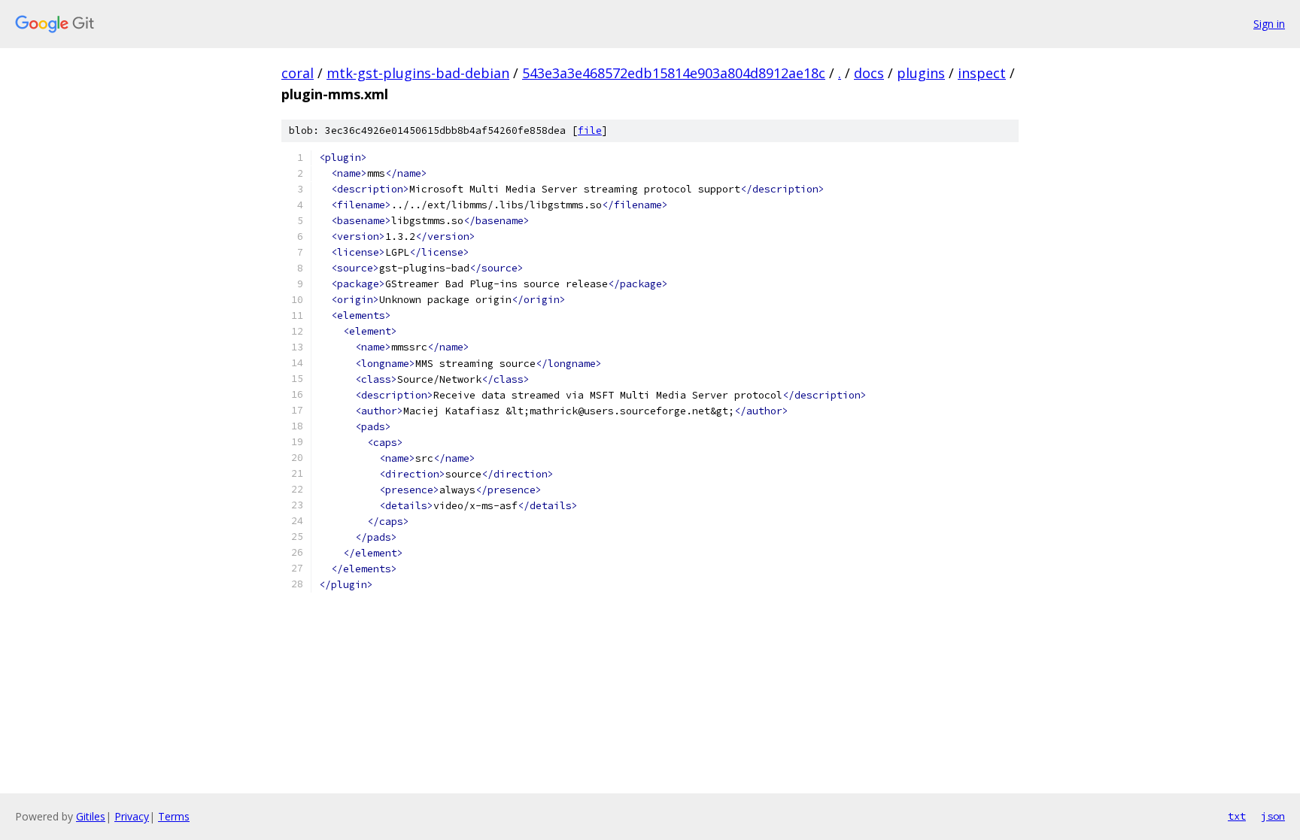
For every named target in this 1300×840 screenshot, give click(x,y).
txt (1237, 816)
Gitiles (90, 816)
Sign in (1269, 24)
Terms (174, 816)
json (1273, 816)
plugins (921, 73)
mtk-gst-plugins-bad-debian (418, 73)
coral (297, 73)
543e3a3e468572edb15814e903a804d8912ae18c (673, 73)
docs (869, 73)
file (590, 130)
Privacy (131, 816)
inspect (982, 73)
